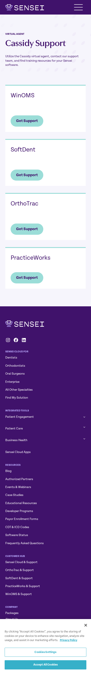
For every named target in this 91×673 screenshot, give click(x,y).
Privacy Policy (68, 640)
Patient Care (14, 428)
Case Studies (14, 495)
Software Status (16, 535)
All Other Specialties (19, 389)
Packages (12, 613)
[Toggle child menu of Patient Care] (84, 427)
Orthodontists (15, 365)
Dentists (11, 357)
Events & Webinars (18, 487)
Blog (8, 471)
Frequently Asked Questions (24, 543)
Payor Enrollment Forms (21, 519)
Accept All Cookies (45, 664)
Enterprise (12, 381)
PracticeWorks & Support (22, 586)
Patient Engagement (19, 416)
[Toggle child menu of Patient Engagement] (84, 417)
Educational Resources (21, 503)
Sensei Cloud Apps (18, 452)
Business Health (16, 440)
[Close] (86, 625)
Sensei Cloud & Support (21, 562)
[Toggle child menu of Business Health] (84, 438)
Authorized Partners (19, 479)
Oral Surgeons (15, 373)
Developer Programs (19, 511)
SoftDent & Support (19, 578)
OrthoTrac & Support (19, 570)
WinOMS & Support (18, 594)
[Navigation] (78, 7)
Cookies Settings (45, 652)
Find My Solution (16, 397)
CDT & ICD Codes (17, 527)
